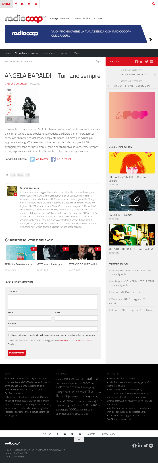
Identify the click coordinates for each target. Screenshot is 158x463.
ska (85, 409)
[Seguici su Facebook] (137, 61)
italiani (20, 175)
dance (86, 383)
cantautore (89, 378)
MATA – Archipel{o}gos (49, 264)
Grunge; (60, 392)
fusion (85, 387)
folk (74, 387)
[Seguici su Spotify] (151, 61)
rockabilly (80, 410)
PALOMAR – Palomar (120, 214)
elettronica (63, 387)
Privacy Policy (64, 340)
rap (95, 405)
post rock (60, 405)
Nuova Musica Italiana (26, 53)
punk (86, 405)
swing (80, 414)
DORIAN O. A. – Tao (131, 292)
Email (58, 312)
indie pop (97, 392)
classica (59, 383)
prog (67, 405)
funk (80, 387)
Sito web (12, 323)
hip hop (80, 391)
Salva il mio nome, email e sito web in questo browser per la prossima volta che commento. (53, 335)
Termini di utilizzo (82, 340)
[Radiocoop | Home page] (26, 18)
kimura (75, 397)
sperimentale (63, 413)
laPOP (82, 396)
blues (72, 379)
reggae (64, 409)
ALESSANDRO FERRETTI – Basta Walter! (131, 249)
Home (7, 53)
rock (27, 175)
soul (90, 409)
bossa (77, 379)
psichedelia (76, 405)
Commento (13, 291)
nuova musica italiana (83, 401)
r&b (91, 405)
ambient (59, 379)
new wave (63, 401)
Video (77, 53)
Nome (11, 312)
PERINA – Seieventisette (18, 264)
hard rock (70, 392)
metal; (94, 396)
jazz (70, 396)
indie (13, 175)
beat (66, 379)
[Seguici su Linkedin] (141, 61)
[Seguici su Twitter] (146, 61)
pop (98, 400)
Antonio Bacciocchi (17, 84)
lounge (88, 397)
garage (91, 387)
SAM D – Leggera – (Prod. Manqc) (137, 310)
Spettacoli (65, 53)
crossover (76, 383)
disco (93, 383)
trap (86, 413)
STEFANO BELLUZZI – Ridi (83, 264)
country (67, 383)
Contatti (91, 433)
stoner (74, 413)
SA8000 (28, 382)
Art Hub (6, 3)
